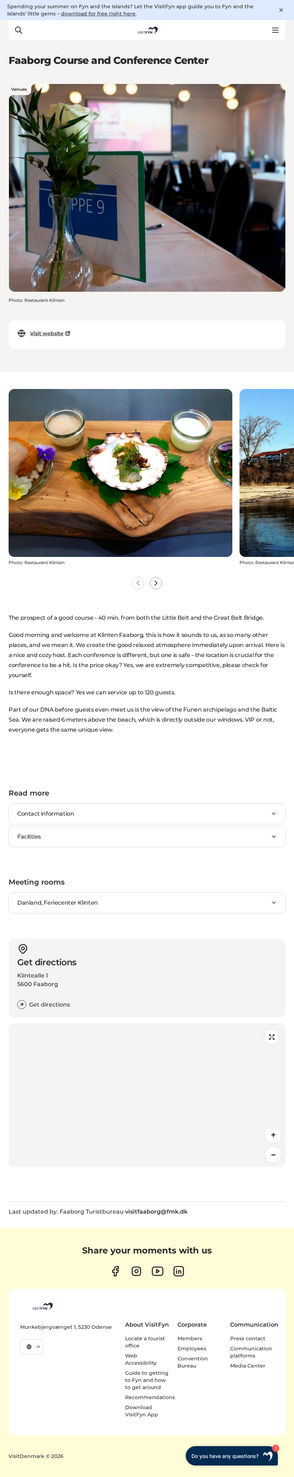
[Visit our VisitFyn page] (115, 1271)
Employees (191, 1348)
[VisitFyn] (42, 1306)
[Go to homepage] (147, 30)
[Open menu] (275, 30)
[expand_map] (272, 1037)
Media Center (247, 1366)
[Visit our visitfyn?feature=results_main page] (157, 1271)
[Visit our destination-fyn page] (178, 1271)
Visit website (46, 333)
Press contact (247, 1338)
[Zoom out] (273, 1154)
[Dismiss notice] (281, 10)
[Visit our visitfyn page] (136, 1271)
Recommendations (150, 1397)
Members (189, 1338)
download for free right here (98, 13)
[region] (147, 1095)
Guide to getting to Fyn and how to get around (147, 1380)
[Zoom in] (273, 1134)
